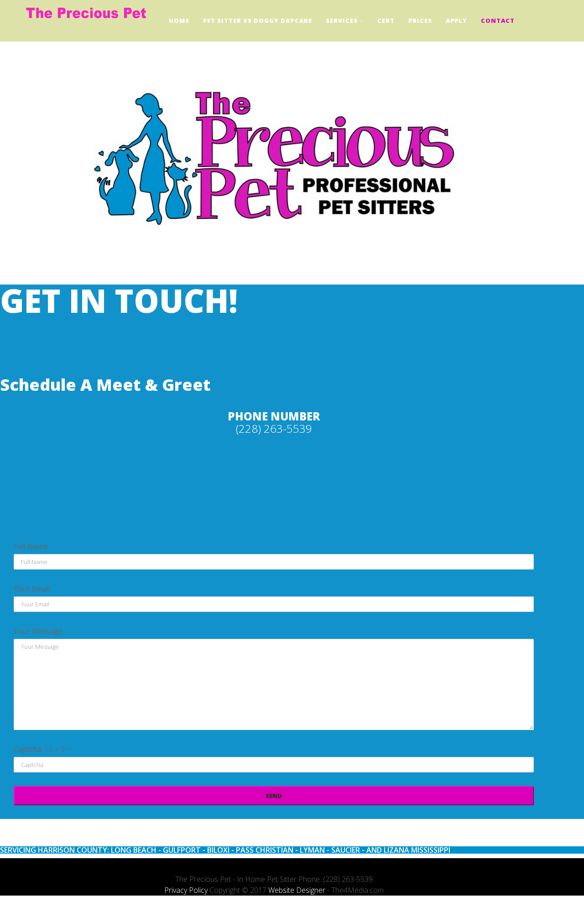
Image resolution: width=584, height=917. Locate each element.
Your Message (38, 631)
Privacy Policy (186, 890)
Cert (386, 20)
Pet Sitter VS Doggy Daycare (257, 20)
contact (498, 20)
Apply (456, 20)
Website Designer (296, 890)
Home (179, 20)
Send (274, 796)
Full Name (31, 546)
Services (342, 20)
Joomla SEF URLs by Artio (18, 911)
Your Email (32, 589)
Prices (420, 20)
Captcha (28, 749)
